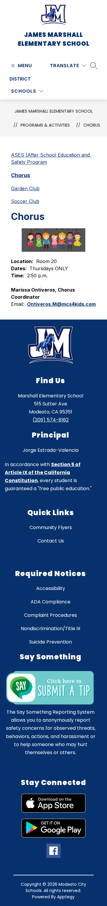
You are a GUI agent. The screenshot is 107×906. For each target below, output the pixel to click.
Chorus (91, 125)
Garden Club (25, 188)
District (20, 79)
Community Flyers (50, 527)
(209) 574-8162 (51, 419)
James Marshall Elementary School (54, 111)
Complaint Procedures (50, 615)
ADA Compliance (50, 601)
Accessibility (50, 588)
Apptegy (66, 897)
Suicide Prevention (50, 641)
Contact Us (50, 540)
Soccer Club (25, 201)
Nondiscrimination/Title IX (51, 628)
